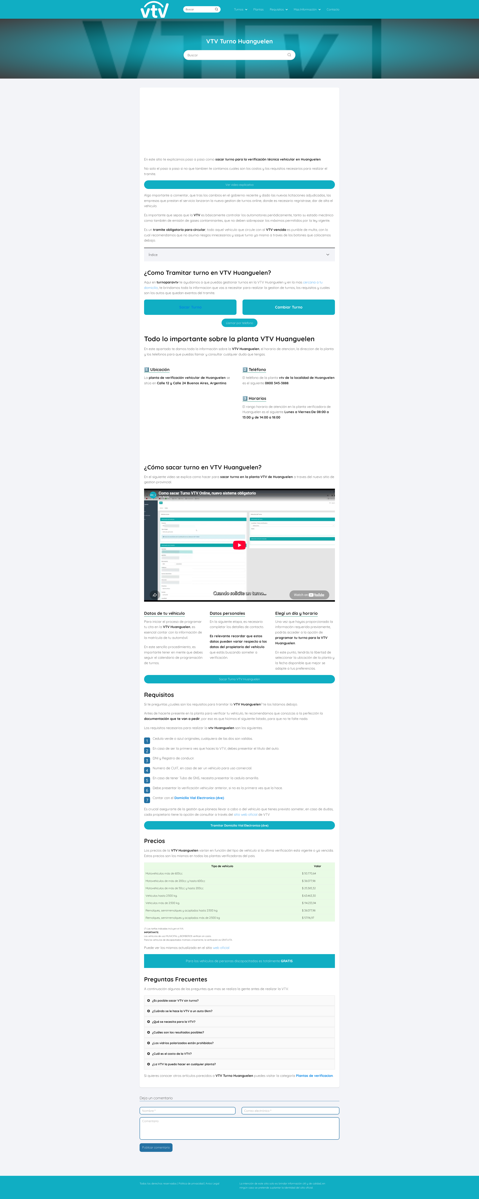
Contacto (333, 9)
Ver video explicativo (239, 185)
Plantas (258, 9)
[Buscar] (216, 9)
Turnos (238, 9)
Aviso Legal (212, 1183)
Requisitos (277, 9)
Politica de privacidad (191, 1183)
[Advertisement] (239, 124)
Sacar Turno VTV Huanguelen (239, 679)
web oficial (221, 948)
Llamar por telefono (239, 323)
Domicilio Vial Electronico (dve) (199, 798)
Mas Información (305, 9)
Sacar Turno (190, 307)
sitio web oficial (245, 814)
